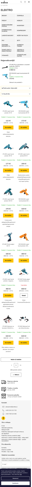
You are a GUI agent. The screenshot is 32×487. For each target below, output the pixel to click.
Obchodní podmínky (7, 428)
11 (20, 365)
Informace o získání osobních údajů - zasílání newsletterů (14, 440)
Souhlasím (15, 483)
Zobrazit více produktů (15, 82)
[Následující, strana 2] (16, 365)
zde (21, 474)
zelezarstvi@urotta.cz (11, 407)
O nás (3, 426)
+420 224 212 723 (10, 410)
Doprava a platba (6, 449)
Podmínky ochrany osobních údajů (11, 435)
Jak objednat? (5, 433)
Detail (24, 295)
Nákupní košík (5, 429)
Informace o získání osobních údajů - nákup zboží (15, 437)
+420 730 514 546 (10, 414)
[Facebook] (3, 418)
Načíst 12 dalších (16, 359)
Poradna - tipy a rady (7, 451)
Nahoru (17, 375)
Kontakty (4, 447)
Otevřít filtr (6, 94)
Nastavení (15, 478)
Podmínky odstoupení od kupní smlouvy (13, 431)
